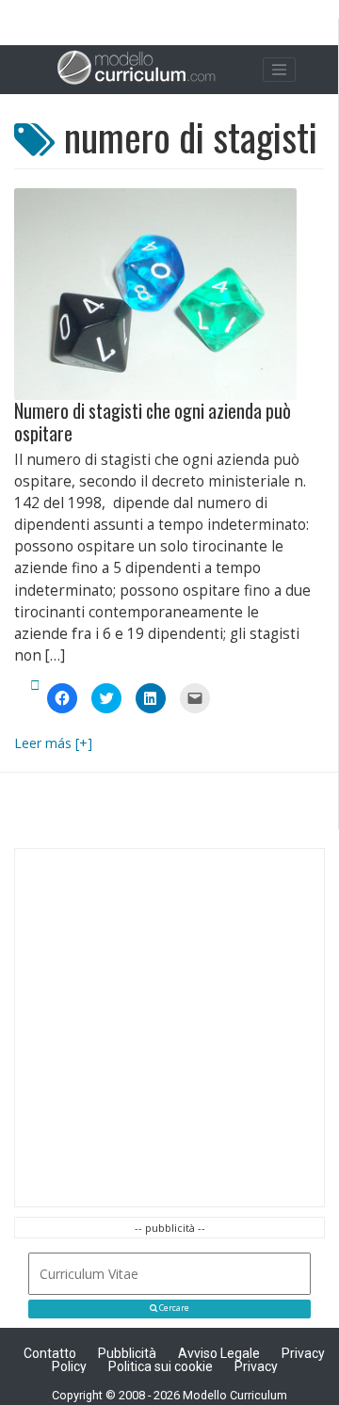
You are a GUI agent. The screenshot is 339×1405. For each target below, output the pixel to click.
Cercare (173, 1308)
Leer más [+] (53, 743)
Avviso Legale (219, 1353)
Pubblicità (127, 1353)
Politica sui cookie (160, 1366)
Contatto (50, 1353)
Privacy (256, 1366)
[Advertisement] (169, 1027)
